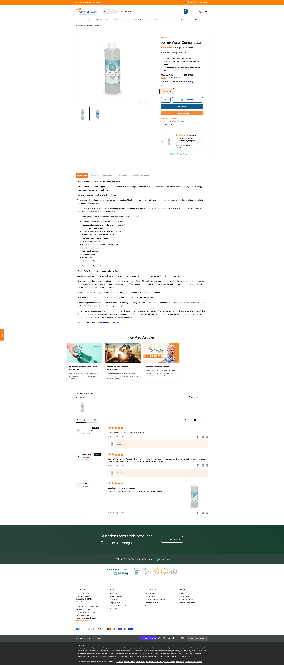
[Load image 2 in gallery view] (98, 114)
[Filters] (192, 420)
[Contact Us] (200, 11)
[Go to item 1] (82, 407)
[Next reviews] (201, 141)
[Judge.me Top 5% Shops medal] (173, 571)
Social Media (195, 20)
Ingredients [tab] (107, 175)
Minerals (113, 20)
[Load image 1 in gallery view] (83, 114)
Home (80, 25)
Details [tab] (95, 175)
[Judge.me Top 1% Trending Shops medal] (164, 571)
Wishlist (182, 593)
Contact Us (114, 609)
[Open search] (185, 420)
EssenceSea (164, 37)
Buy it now (182, 106)
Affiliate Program (169, 661)
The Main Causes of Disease (155, 600)
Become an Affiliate (186, 600)
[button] (206, 11)
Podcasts (148, 606)
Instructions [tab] (122, 175)
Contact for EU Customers (193, 661)
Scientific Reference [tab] (141, 175)
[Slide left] (141, 101)
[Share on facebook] (198, 437)
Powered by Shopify (96, 638)
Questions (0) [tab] (91, 420)
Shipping (163, 77)
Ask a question (194, 397)
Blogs (163, 20)
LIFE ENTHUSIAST (85, 638)
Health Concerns (100, 20)
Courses (182, 606)
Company (184, 20)
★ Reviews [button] (2, 334)
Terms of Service (116, 596)
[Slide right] (145, 101)
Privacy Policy (115, 600)
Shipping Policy (115, 603)
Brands (154, 20)
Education (172, 20)
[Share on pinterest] (207, 437)
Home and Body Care (140, 20)
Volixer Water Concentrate (92, 25)
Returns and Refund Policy (119, 606)
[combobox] (152, 11)
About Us (113, 593)
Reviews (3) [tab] (81, 420)
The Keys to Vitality (152, 596)
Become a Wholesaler (187, 603)
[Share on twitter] (202, 437)
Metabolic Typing (151, 593)
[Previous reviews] (162, 141)
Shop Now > (96, 2)
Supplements (124, 20)
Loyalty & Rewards (185, 596)
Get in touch (171, 539)
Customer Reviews (151, 603)
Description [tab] (82, 175)
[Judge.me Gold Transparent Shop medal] (155, 571)
